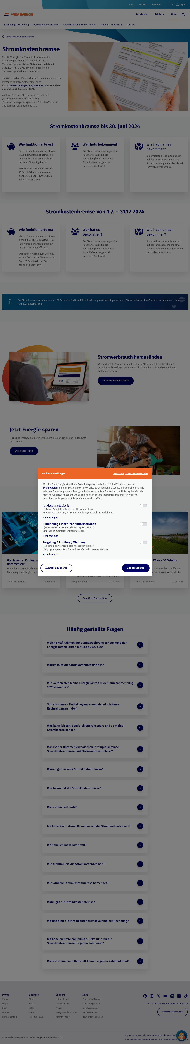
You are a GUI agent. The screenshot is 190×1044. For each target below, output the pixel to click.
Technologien (50, 487)
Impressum (118, 473)
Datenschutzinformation (136, 473)
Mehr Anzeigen (50, 517)
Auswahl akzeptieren (56, 568)
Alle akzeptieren (136, 568)
